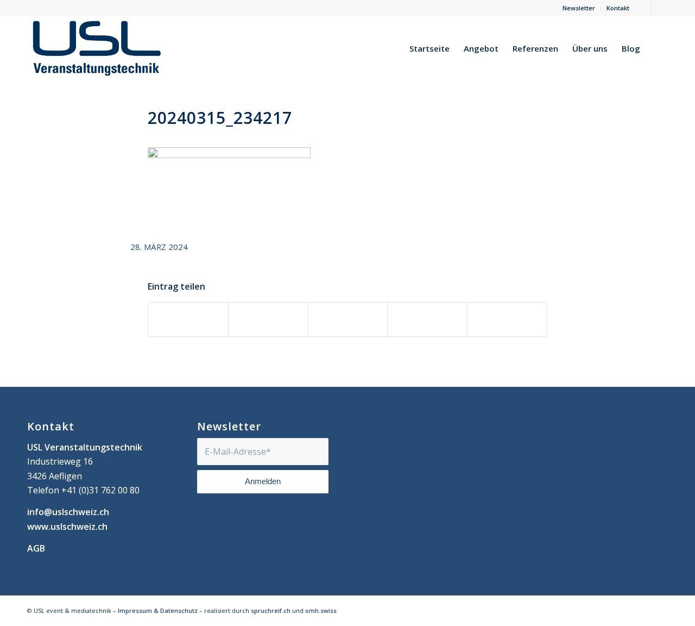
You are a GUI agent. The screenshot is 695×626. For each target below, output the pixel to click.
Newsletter (579, 8)
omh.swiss (321, 610)
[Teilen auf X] (268, 319)
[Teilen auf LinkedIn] (427, 319)
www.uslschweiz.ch (67, 527)
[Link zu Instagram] (660, 8)
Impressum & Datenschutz (158, 610)
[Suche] (657, 48)
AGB (36, 548)
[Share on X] (348, 319)
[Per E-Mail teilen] (507, 319)
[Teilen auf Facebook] (188, 319)
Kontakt (617, 8)
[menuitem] (579, 8)
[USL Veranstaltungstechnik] (97, 48)
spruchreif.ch (270, 610)
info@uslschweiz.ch (68, 512)
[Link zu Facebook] (643, 8)
